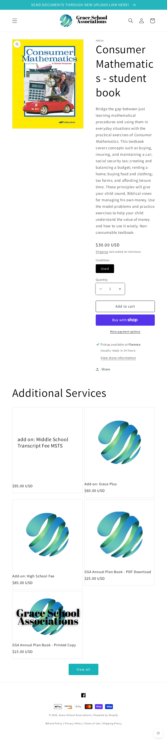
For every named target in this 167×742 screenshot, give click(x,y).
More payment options (125, 331)
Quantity (102, 279)
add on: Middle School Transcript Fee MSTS (43, 442)
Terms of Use (92, 723)
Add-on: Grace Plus (101, 484)
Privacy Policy (73, 723)
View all (83, 669)
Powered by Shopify (105, 715)
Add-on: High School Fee (33, 576)
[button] (14, 20)
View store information (118, 358)
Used (105, 268)
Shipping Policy (112, 723)
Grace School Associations (75, 715)
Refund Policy (54, 723)
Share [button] (105, 369)
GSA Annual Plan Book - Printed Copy (44, 645)
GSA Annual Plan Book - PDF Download (118, 571)
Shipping (102, 251)
